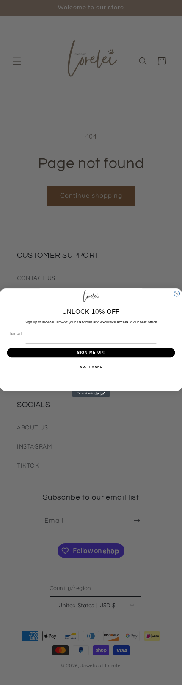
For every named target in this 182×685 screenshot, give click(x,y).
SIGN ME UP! (91, 352)
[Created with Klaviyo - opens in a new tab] (91, 394)
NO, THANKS (91, 366)
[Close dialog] (176, 293)
